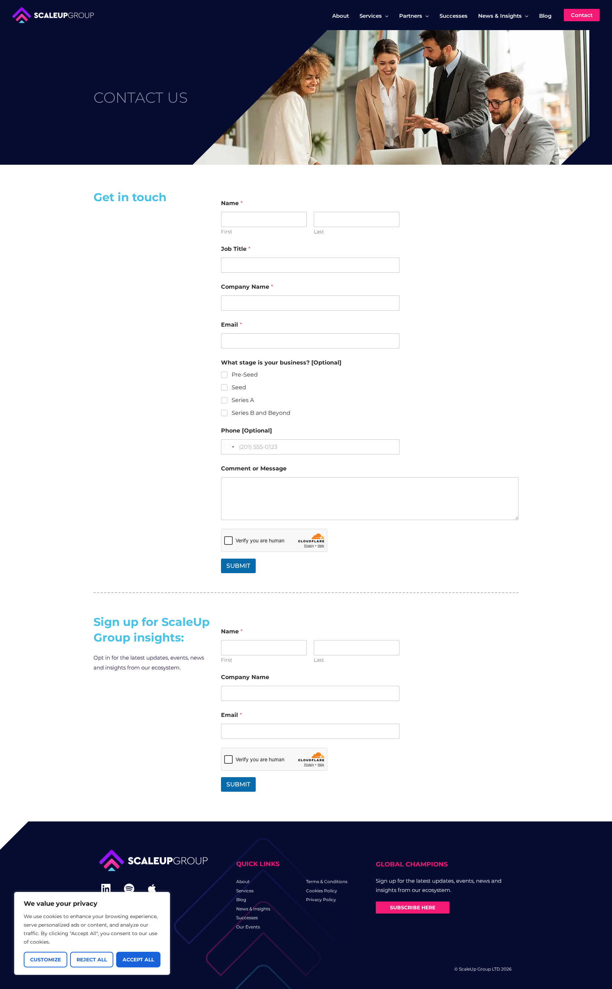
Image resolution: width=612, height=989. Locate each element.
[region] (92, 933)
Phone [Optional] (246, 430)
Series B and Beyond (261, 412)
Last (319, 232)
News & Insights (253, 908)
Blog (241, 899)
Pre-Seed (245, 374)
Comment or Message (254, 468)
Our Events (248, 926)
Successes (247, 917)
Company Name (247, 286)
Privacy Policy (321, 899)
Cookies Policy (321, 890)
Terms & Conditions (326, 881)
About (243, 881)
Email (231, 324)
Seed (239, 387)
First (226, 232)
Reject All (91, 959)
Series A (243, 400)
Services (245, 890)
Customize (45, 959)
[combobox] (229, 446)
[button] (385, 16)
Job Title (235, 248)
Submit (238, 565)
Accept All (138, 959)
